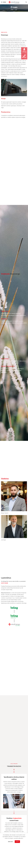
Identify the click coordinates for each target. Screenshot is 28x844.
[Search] (26, 2)
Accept (17, 841)
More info (10, 841)
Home (12, 9)
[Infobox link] (14, 313)
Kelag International (5, 593)
